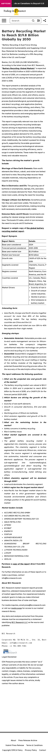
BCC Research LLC (19, 622)
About (13, 740)
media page (16, 608)
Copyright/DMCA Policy (12, 750)
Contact (42, 750)
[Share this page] (44, 20)
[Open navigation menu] (4, 20)
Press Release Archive (27, 740)
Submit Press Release (15, 745)
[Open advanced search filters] (38, 20)
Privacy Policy (31, 750)
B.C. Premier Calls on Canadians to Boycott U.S (22, 3)
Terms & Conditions (34, 745)
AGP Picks (5, 4)
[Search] (33, 20)
